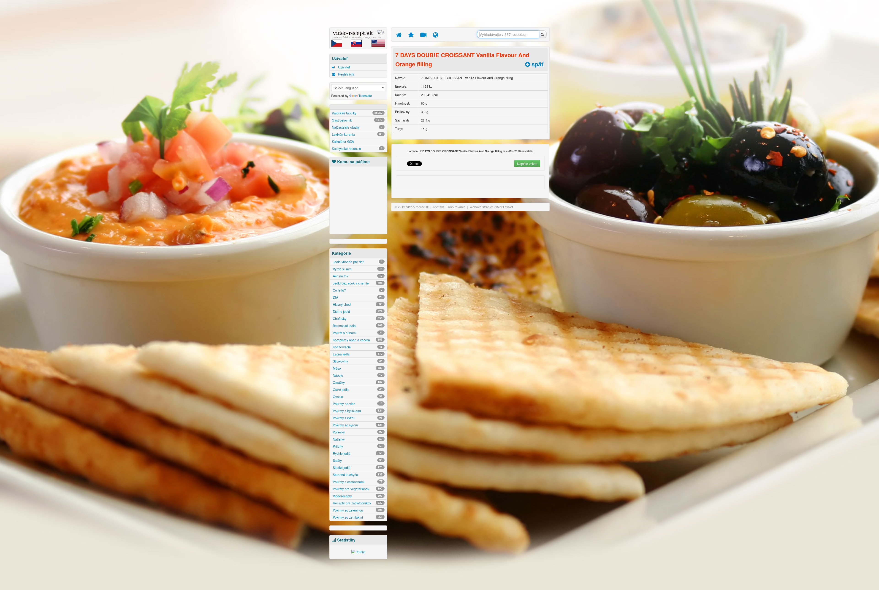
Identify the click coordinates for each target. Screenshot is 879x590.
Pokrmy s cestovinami (357, 481)
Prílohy (357, 446)
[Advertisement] (308, 72)
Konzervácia (357, 347)
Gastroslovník (357, 120)
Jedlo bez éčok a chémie (357, 283)
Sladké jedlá (357, 467)
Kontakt (438, 207)
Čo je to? (357, 290)
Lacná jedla (357, 354)
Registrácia (345, 74)
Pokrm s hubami (357, 332)
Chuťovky (357, 318)
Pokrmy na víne (357, 403)
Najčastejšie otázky (357, 127)
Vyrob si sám (357, 269)
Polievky (357, 432)
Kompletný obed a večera (357, 340)
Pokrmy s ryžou (357, 418)
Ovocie (357, 396)
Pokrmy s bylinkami (357, 411)
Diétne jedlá (357, 311)
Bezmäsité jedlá (357, 325)
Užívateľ (343, 67)
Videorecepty (357, 496)
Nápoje (357, 375)
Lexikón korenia (357, 134)
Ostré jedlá (357, 389)
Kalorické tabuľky (357, 113)
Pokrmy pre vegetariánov (357, 489)
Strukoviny (357, 361)
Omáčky (357, 382)
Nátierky (357, 439)
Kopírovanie (456, 207)
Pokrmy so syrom (357, 425)
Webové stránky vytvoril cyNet (491, 207)
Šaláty (357, 460)
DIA (357, 297)
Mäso (357, 368)
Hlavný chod (357, 304)
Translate (365, 95)
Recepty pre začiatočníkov (357, 503)
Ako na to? (357, 276)
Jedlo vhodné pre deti (357, 262)
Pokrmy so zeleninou (357, 510)
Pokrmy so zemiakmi (357, 517)
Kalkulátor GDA (343, 141)
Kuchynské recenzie (357, 148)
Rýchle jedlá (357, 453)
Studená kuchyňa (357, 474)
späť (536, 64)
